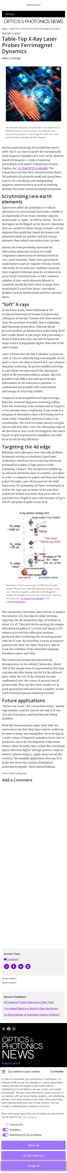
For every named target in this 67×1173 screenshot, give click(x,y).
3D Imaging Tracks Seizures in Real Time (29, 1002)
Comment (12, 959)
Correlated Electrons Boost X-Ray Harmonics (31, 1008)
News (4, 28)
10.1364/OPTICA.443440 (32, 168)
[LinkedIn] (20, 966)
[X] (6, 966)
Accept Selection (33, 1155)
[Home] (22, 1048)
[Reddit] (28, 966)
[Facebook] (13, 966)
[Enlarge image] (17, 601)
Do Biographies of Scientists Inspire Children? (32, 1014)
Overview (58, 1071)
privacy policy (29, 1117)
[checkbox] (12, 1124)
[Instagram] (13, 1029)
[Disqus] (33, 823)
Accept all (33, 1166)
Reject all (33, 1145)
